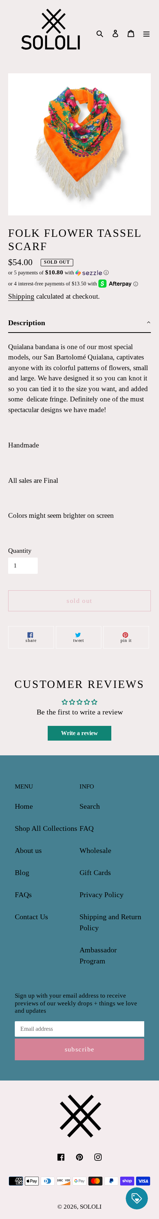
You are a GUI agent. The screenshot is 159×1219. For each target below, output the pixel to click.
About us (28, 850)
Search (90, 806)
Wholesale (95, 850)
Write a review (79, 733)
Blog (22, 872)
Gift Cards (95, 872)
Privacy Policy (102, 894)
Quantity (19, 550)
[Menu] (146, 32)
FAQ (87, 828)
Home (24, 806)
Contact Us (31, 917)
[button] (58, 272)
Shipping (21, 296)
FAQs (23, 894)
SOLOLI (91, 1206)
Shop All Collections (46, 828)
